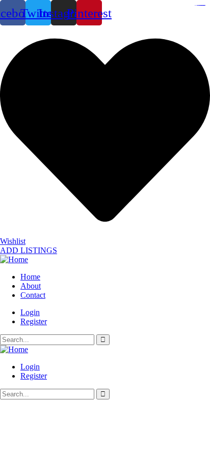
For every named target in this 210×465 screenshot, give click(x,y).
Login (30, 312)
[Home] (14, 259)
